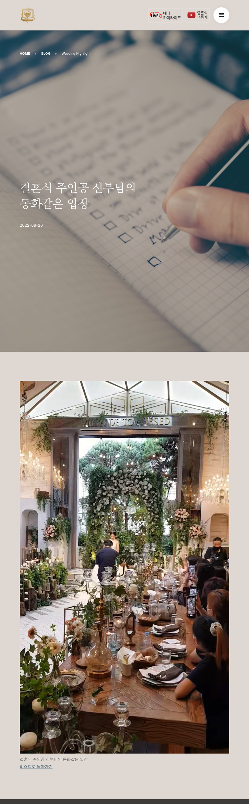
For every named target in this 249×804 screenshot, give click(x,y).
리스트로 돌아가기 (36, 766)
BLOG (45, 53)
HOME (25, 53)
